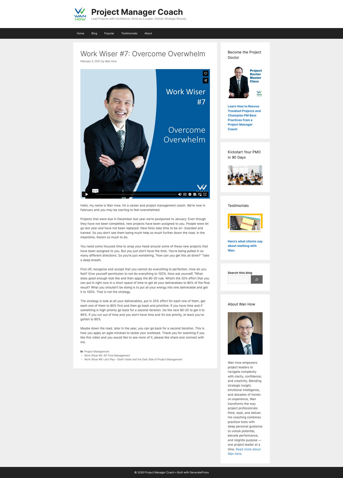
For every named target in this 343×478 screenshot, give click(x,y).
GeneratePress (199, 472)
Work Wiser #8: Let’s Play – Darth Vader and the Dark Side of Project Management (133, 359)
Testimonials (129, 33)
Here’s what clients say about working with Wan (245, 246)
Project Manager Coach (137, 12)
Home (80, 33)
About (148, 33)
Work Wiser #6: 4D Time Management (107, 355)
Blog (94, 33)
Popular (109, 33)
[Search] (257, 279)
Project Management (96, 351)
